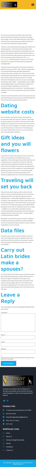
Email (3, 342)
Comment (4, 312)
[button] (33, 4)
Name (3, 334)
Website (3, 349)
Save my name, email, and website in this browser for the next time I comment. (17, 358)
